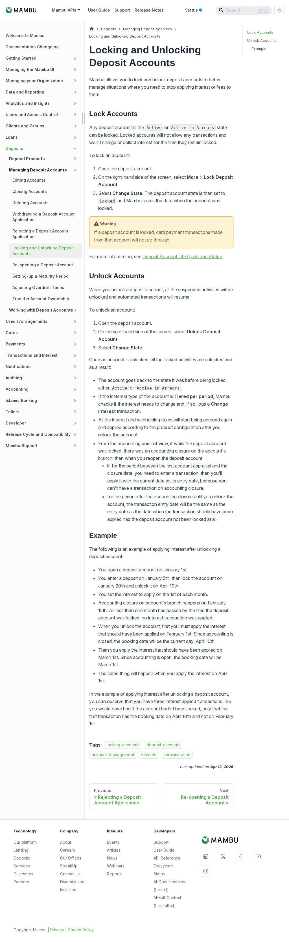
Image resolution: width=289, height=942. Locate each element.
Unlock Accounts (262, 40)
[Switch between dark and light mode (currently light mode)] (279, 10)
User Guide (99, 10)
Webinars (115, 865)
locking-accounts (123, 745)
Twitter (223, 856)
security (148, 754)
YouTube (258, 856)
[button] (42, 58)
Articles (114, 850)
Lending (21, 850)
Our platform (25, 842)
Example (259, 49)
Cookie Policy (81, 929)
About (65, 842)
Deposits (22, 858)
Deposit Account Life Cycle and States (182, 256)
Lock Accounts (260, 32)
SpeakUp (69, 865)
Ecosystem (164, 865)
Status (193, 10)
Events (113, 842)
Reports (114, 873)
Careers (67, 850)
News (112, 858)
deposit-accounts (163, 745)
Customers (23, 873)
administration (176, 754)
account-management (113, 754)
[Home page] (91, 29)
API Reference (167, 858)
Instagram (205, 871)
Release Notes (149, 10)
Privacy (57, 929)
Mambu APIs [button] (64, 10)
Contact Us (70, 873)
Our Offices (70, 858)
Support (122, 10)
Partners (21, 881)
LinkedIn (205, 856)
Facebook (240, 856)
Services (22, 865)
